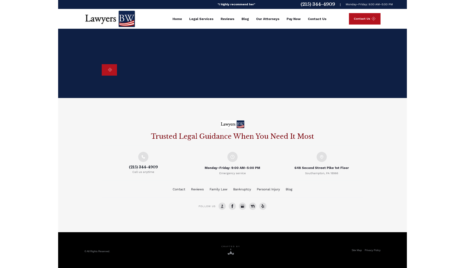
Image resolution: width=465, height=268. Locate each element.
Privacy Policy (373, 250)
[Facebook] (232, 206)
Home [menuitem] (177, 19)
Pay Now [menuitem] (294, 19)
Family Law (218, 189)
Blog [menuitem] (245, 19)
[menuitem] (357, 250)
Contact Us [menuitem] (317, 19)
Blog (289, 189)
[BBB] (222, 206)
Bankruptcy (242, 189)
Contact (179, 189)
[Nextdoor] (252, 206)
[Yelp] (262, 206)
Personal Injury (268, 189)
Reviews (197, 189)
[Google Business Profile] (242, 206)
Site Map (357, 250)
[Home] (232, 124)
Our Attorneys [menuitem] (267, 19)
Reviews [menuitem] (227, 19)
